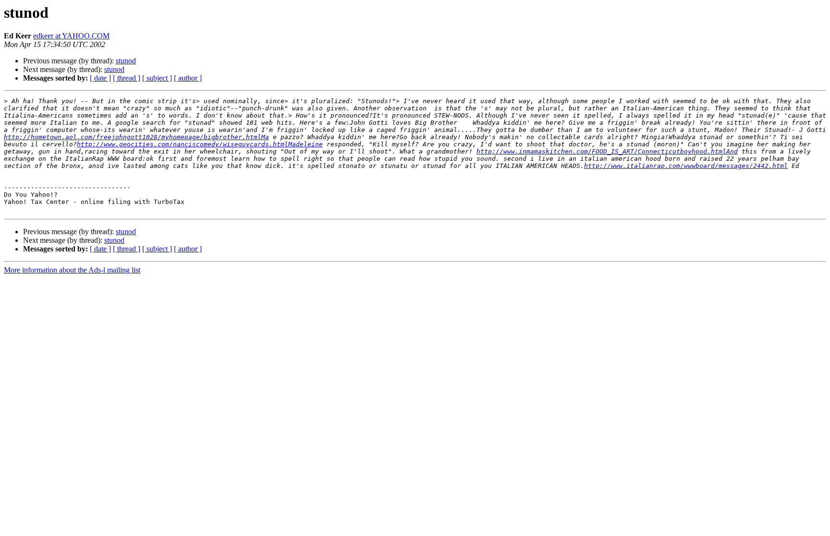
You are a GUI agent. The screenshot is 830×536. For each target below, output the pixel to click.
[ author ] (188, 78)
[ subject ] (157, 78)
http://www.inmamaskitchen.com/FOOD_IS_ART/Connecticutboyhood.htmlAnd (607, 151)
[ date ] (100, 78)
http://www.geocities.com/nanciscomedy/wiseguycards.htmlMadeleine (200, 144)
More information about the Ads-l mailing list (72, 270)
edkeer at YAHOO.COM (71, 36)
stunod (126, 61)
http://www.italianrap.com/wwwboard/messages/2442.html (686, 165)
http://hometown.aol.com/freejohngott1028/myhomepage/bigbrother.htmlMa (136, 137)
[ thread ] (126, 78)
